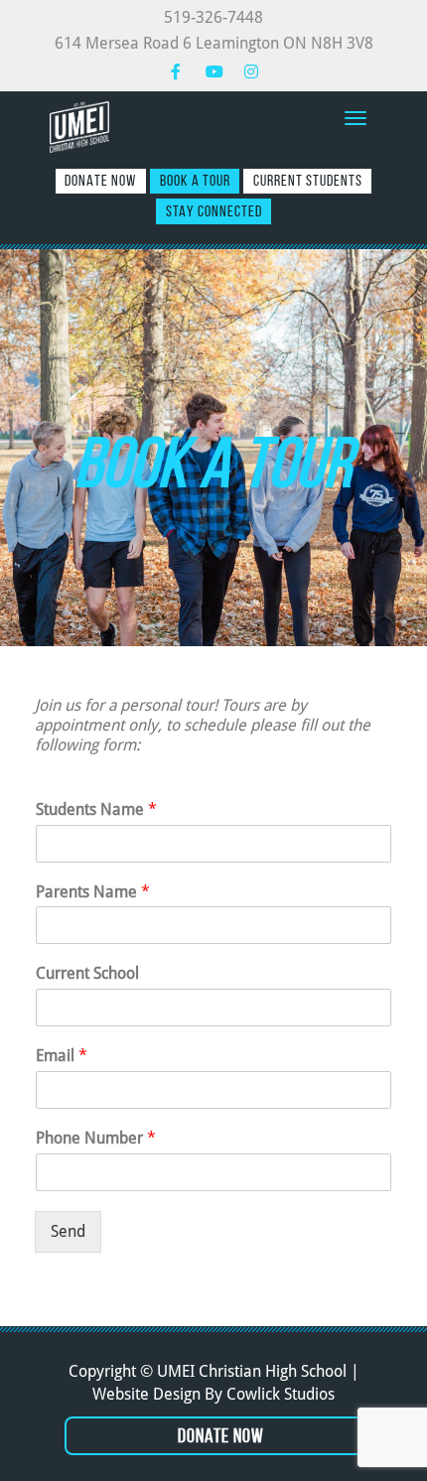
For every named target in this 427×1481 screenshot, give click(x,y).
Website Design (146, 1394)
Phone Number (96, 1138)
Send (68, 1231)
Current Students (307, 180)
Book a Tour (195, 180)
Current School (87, 973)
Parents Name (93, 891)
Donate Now (100, 180)
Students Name (96, 809)
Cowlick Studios (280, 1394)
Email (61, 1055)
